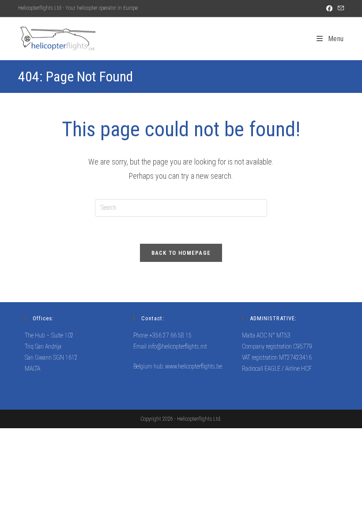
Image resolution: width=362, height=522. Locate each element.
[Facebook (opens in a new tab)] (329, 8)
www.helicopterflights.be (193, 366)
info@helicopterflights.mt (177, 346)
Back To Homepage (181, 252)
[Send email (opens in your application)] (339, 8)
